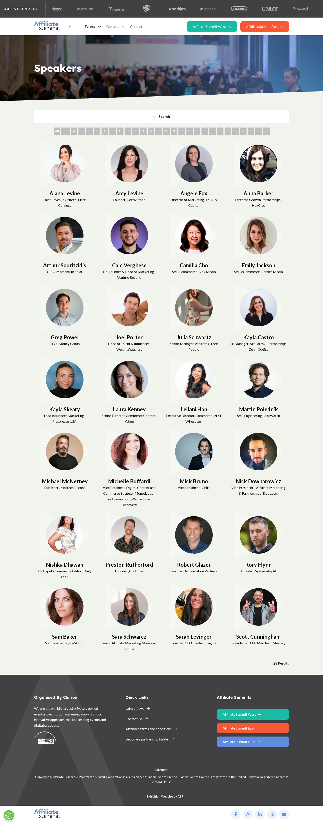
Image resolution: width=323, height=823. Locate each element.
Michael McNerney (65, 481)
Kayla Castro (258, 337)
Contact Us (134, 719)
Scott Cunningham (258, 636)
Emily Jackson (258, 265)
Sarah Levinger (194, 636)
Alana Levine (64, 193)
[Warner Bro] (130, 8)
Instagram (248, 814)
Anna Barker (258, 193)
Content (112, 26)
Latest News (134, 708)
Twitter (272, 814)
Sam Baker (64, 636)
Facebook (236, 814)
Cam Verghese (129, 265)
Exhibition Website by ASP (165, 796)
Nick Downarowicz (258, 481)
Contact (136, 26)
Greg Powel (65, 337)
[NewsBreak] (192, 8)
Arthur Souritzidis (64, 265)
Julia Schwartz (194, 337)
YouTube (284, 814)
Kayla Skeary (64, 409)
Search (164, 116)
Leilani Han (194, 409)
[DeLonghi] (222, 8)
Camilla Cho (194, 265)
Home (73, 26)
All (57, 131)
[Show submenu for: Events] (99, 26)
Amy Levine (129, 193)
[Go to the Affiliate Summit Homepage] (48, 30)
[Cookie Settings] (8, 815)
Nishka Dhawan (64, 564)
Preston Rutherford (129, 564)
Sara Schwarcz (129, 636)
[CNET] (253, 8)
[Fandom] (161, 8)
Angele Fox (193, 193)
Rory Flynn (258, 564)
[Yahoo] (284, 8)
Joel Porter (129, 337)
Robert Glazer (194, 564)
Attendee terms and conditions (148, 729)
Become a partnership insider (147, 739)
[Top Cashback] (99, 8)
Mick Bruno (194, 481)
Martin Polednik (258, 409)
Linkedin (260, 814)
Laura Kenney (129, 409)
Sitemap (161, 769)
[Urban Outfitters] (69, 8)
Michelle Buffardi (129, 481)
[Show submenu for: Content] (123, 26)
